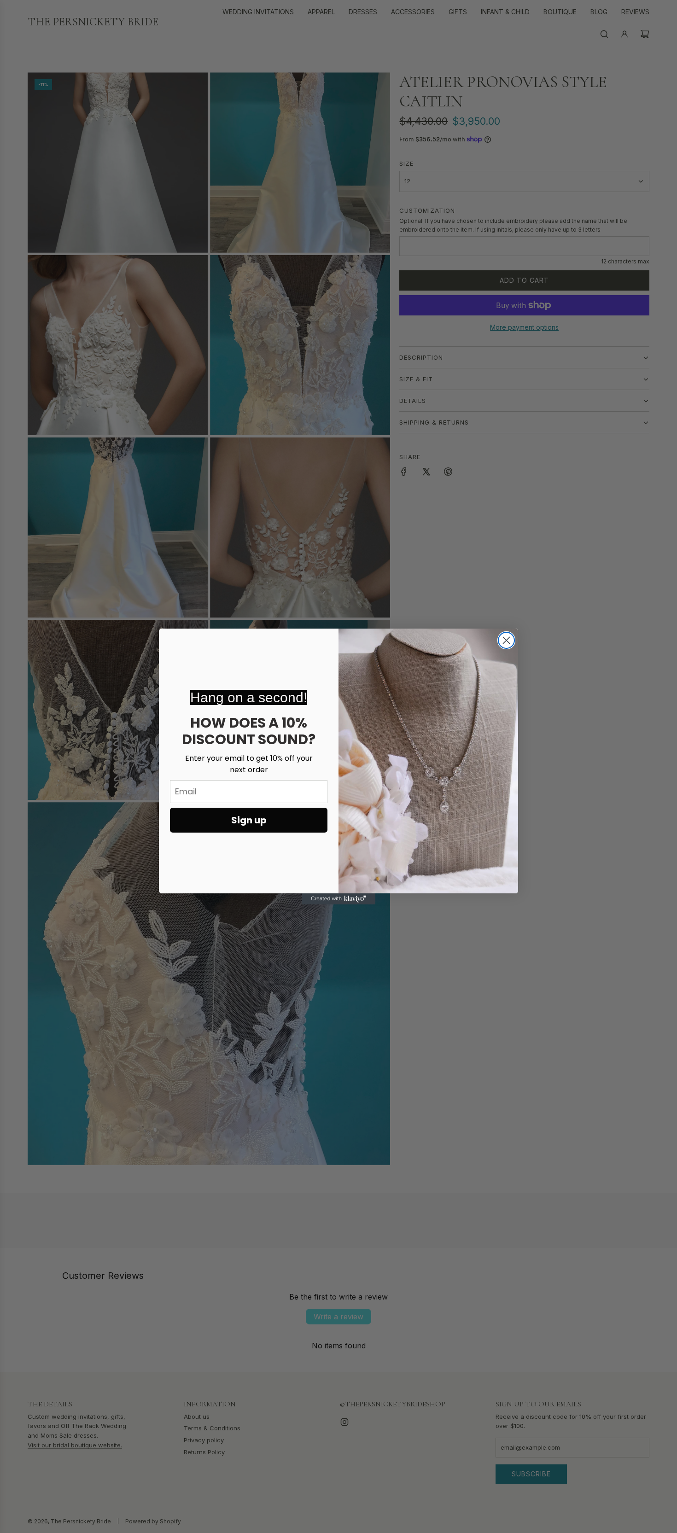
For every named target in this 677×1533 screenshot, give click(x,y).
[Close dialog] (506, 640)
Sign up (249, 820)
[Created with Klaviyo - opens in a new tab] (338, 898)
